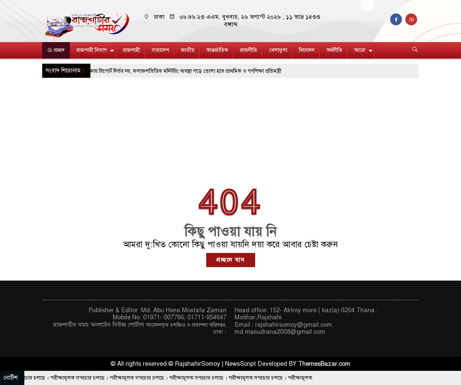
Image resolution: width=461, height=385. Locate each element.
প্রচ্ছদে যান (230, 259)
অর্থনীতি (334, 50)
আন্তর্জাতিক (217, 50)
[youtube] (412, 19)
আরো (359, 50)
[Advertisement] (230, 128)
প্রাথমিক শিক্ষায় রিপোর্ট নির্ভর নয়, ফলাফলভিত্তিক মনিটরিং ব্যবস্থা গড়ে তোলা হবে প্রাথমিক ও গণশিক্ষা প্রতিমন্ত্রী (162, 71)
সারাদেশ (160, 50)
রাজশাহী (131, 50)
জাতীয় (187, 50)
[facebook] (397, 19)
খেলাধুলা (278, 50)
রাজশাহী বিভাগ (91, 50)
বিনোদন (307, 50)
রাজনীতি (248, 50)
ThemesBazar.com (324, 363)
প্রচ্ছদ (58, 50)
